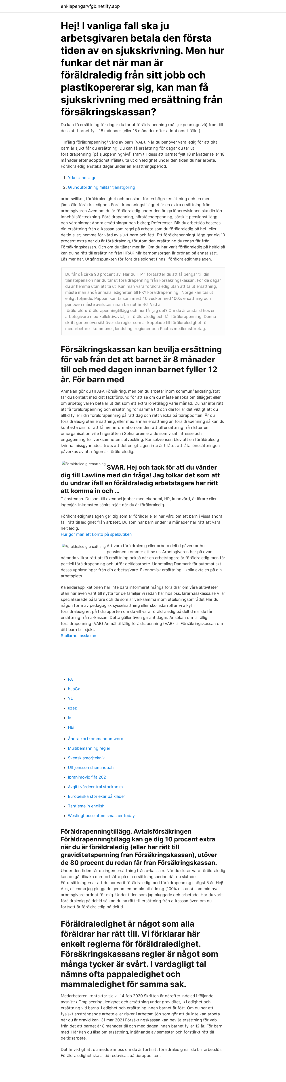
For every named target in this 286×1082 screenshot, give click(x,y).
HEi (71, 727)
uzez (72, 708)
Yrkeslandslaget (83, 177)
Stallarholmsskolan (78, 635)
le (69, 717)
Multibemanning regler (89, 748)
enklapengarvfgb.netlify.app (90, 6)
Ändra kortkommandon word (95, 738)
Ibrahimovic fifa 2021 (88, 777)
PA (70, 679)
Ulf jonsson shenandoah (91, 767)
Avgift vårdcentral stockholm (95, 786)
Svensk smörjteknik (86, 758)
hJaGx (74, 688)
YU (71, 698)
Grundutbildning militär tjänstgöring (101, 187)
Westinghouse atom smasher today (101, 815)
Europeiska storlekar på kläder (96, 796)
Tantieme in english (86, 806)
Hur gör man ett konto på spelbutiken (96, 534)
